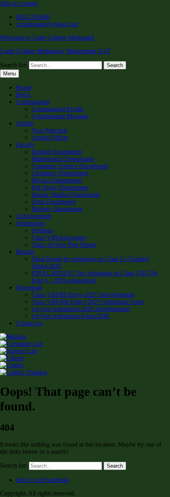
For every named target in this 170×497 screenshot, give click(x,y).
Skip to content (19, 3)
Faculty (25, 144)
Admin (24, 123)
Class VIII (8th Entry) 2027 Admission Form (88, 301)
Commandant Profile (57, 109)
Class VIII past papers (59, 237)
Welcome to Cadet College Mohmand (47, 37)
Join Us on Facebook (42, 479)
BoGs (23, 94)
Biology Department (57, 208)
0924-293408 (32, 16)
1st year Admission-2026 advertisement (81, 308)
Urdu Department (54, 201)
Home (23, 87)
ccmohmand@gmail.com (47, 24)
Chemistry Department (60, 173)
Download (29, 287)
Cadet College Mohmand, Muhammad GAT (55, 51)
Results (25, 251)
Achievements (33, 216)
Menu (9, 74)
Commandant (32, 101)
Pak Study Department (60, 187)
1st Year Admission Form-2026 (70, 316)
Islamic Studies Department (66, 194)
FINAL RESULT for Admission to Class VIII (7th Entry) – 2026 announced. (95, 277)
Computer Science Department (70, 166)
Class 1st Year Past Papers (64, 244)
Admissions (30, 223)
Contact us (29, 323)
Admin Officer (50, 137)
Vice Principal (49, 130)
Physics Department (56, 180)
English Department (56, 151)
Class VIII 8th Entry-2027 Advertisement (83, 294)
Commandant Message (60, 116)
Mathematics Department (63, 158)
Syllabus (42, 230)
